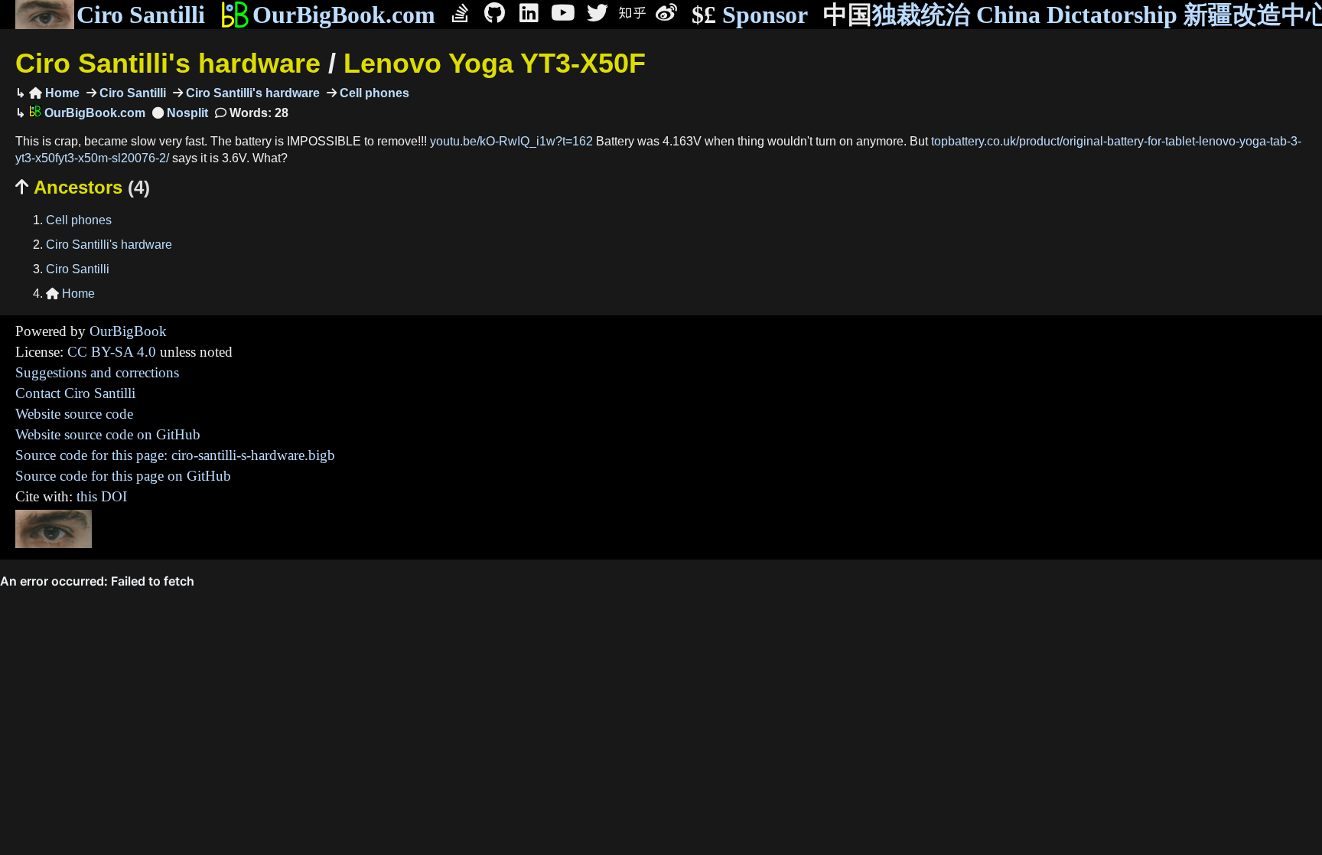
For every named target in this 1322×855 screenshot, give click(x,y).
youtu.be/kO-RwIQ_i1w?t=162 (511, 141)
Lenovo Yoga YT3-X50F (495, 63)
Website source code (74, 414)
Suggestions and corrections (97, 372)
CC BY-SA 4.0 (111, 352)
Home (54, 93)
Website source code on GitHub (107, 434)
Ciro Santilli (141, 14)
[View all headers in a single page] (180, 112)
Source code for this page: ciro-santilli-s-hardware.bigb (175, 455)
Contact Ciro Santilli (75, 393)
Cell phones (373, 93)
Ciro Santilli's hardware (168, 63)
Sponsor (750, 14)
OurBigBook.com (343, 14)
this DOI (102, 496)
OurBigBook (128, 331)
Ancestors (82, 187)
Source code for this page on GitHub (123, 476)
